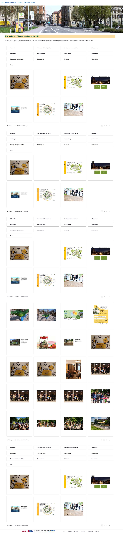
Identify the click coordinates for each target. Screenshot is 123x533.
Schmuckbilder (95, 59)
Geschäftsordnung (41, 53)
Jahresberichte (95, 53)
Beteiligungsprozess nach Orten (71, 47)
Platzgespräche (40, 59)
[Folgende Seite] (112, 126)
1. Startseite (12, 47)
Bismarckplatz (13, 53)
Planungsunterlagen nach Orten (17, 59)
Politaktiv (53, 530)
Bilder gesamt (94, 47)
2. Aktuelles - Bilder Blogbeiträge (44, 47)
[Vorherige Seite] (99, 126)
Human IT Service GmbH (50, 531)
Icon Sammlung (67, 53)
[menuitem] (2, 2)
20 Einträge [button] (10, 126)
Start (11, 64)
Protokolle (66, 59)
